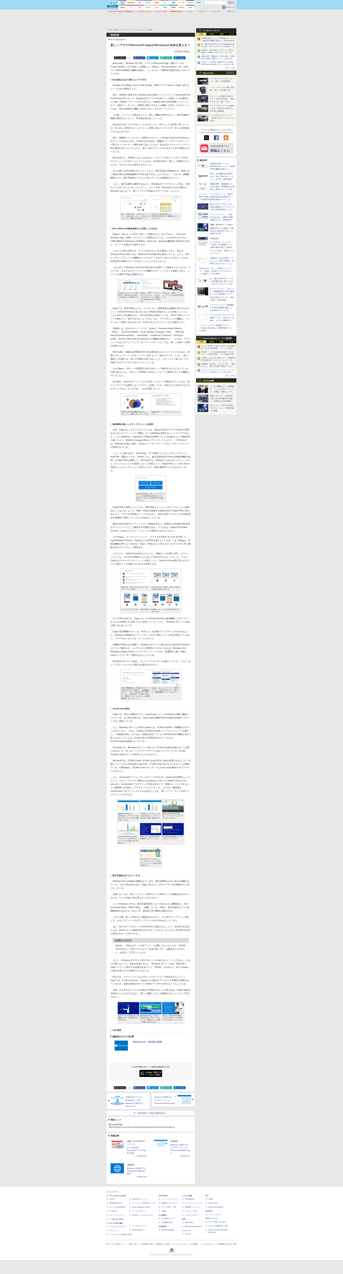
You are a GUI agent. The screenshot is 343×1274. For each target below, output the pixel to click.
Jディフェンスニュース (193, 1203)
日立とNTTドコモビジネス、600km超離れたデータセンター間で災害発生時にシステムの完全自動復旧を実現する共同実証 (222, 209)
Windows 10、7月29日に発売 (147, 1042)
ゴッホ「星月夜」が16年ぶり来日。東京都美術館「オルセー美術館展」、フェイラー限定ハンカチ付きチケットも (218, 348)
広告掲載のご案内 (147, 1244)
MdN (184, 1219)
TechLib (188, 1234)
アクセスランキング (211, 30)
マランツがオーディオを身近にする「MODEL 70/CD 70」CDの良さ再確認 (222, 108)
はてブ (154, 58)
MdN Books (189, 1222)
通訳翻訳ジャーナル (192, 1207)
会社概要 (194, 1244)
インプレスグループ (207, 1244)
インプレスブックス (139, 1226)
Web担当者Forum (115, 1203)
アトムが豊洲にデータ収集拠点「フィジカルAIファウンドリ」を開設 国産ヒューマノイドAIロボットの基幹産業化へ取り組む (222, 391)
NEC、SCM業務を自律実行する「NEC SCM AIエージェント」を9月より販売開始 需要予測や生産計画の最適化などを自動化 (222, 179)
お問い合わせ (133, 1244)
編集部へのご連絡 (162, 1244)
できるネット (114, 1230)
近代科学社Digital (167, 1230)
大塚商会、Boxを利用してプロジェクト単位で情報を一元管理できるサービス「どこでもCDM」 (217, 52)
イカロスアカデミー (192, 1215)
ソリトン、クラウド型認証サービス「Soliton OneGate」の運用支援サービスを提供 (215, 328)
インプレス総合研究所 (117, 1207)
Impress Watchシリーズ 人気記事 (217, 338)
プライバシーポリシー (180, 1244)
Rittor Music (163, 1196)
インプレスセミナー (139, 1211)
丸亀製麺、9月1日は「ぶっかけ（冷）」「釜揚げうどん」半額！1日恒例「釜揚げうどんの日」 (218, 366)
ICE (207, 1196)
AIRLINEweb (189, 1199)
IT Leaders (113, 1211)
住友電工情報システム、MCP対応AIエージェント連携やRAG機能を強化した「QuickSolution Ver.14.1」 (218, 40)
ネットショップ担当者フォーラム (144, 1203)
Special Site (208, 73)
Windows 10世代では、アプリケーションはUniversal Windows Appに (165, 1100)
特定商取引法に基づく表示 (227, 1244)
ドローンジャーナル (116, 1215)
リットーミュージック (169, 1199)
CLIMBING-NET (167, 1222)
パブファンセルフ (214, 1214)
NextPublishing (137, 1230)
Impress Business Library (141, 1207)
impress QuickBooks (215, 1207)
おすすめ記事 (208, 381)
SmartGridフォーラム (139, 1199)
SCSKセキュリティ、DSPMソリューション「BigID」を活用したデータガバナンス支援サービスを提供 (215, 271)
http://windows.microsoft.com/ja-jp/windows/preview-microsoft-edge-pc (142, 1127)
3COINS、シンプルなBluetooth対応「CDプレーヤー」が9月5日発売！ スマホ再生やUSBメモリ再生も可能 (218, 354)
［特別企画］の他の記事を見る (151, 1113)
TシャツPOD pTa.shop (217, 1222)
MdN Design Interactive (193, 1226)
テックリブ (186, 1230)
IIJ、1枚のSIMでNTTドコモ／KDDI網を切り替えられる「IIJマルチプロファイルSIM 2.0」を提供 (218, 46)
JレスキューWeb (191, 1211)
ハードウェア (201, 11)
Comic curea (213, 1203)
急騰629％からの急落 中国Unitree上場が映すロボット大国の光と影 (222, 231)
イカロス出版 (187, 1196)
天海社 (210, 1199)
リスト (129, 58)
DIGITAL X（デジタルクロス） (143, 1215)
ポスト (122, 58)
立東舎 (163, 1211)
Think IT (112, 1199)
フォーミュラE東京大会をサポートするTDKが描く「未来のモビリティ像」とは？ (222, 99)
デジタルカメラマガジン (118, 1226)
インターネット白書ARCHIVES (120, 1234)
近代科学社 (163, 1226)
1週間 (221, 34)
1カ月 (231, 34)
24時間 (211, 34)
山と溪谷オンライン (168, 1218)
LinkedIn (181, 58)
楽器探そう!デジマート (169, 1203)
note (168, 58)
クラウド (189, 11)
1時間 (201, 34)
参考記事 (153, 949)
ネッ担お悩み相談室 (116, 1219)
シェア (141, 58)
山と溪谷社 (163, 1215)
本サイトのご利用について (116, 1244)
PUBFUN (209, 1211)
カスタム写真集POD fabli (218, 1226)
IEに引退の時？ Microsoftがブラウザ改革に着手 (136, 1150)
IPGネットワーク (212, 1218)
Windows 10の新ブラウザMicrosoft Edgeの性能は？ (137, 1171)
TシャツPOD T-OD (168, 1207)
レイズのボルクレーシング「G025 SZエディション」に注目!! (222, 118)
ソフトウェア (215, 11)
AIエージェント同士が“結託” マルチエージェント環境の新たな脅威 (222, 408)
